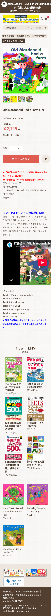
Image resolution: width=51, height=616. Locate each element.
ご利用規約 (8, 594)
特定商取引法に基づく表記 (27, 594)
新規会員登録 (8, 36)
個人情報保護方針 (31, 591)
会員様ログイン (23, 36)
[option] (25, 70)
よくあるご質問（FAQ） (13, 40)
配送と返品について (12, 591)
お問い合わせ (9, 597)
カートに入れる (21, 159)
